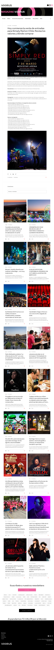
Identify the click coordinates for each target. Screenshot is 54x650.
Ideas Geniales (28, 18)
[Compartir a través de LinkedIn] (13, 174)
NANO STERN (14, 603)
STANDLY (4, 603)
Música (8, 18)
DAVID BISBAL (30, 603)
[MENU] (50, 5)
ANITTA (48, 605)
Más (41, 18)
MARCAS (24, 603)
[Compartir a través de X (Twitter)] (10, 174)
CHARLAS (15, 605)
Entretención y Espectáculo (17, 18)
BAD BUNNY (24, 605)
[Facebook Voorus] (52, 636)
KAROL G (44, 603)
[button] (50, 18)
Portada (3, 18)
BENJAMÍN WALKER (8, 605)
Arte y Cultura (35, 18)
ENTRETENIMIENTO (42, 605)
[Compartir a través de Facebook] (7, 174)
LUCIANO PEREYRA (38, 603)
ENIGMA (35, 605)
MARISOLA (20, 603)
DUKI (19, 605)
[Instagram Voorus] (50, 636)
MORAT (9, 603)
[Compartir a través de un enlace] (15, 174)
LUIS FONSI (49, 603)
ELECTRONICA (30, 605)
